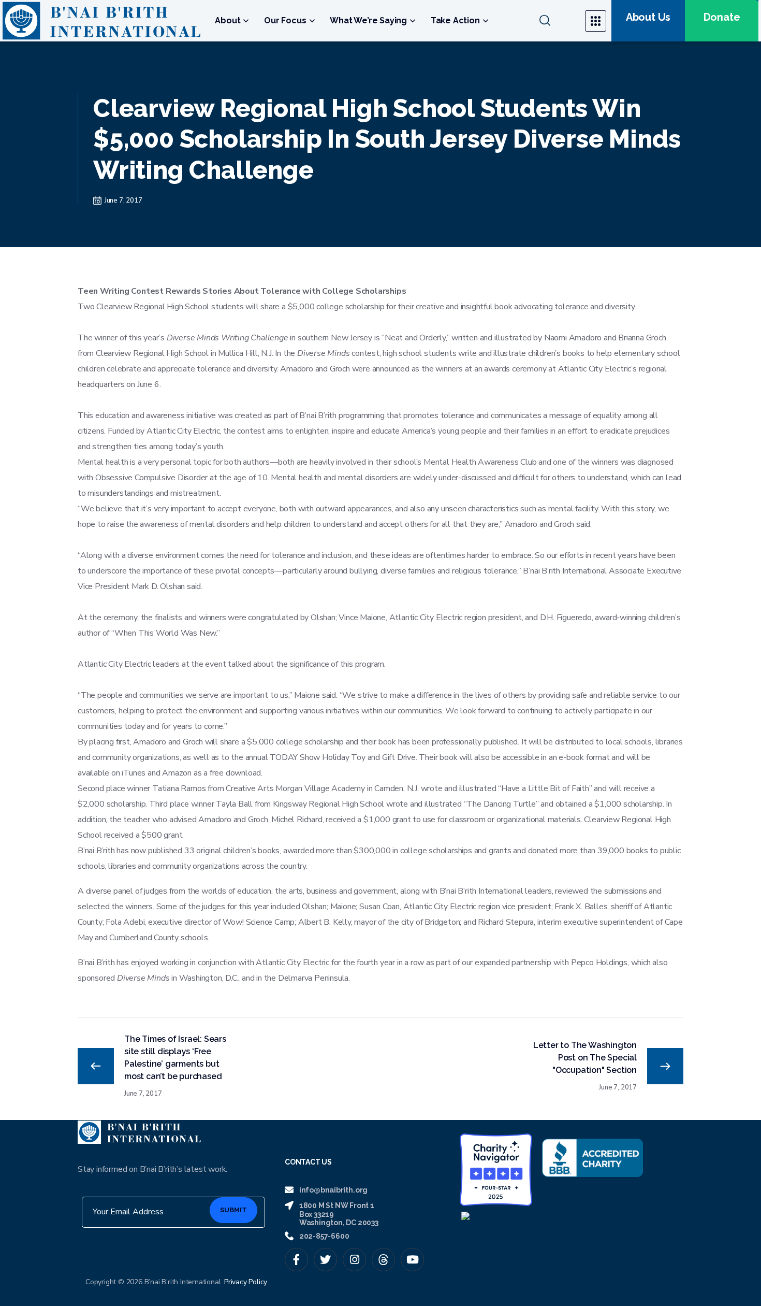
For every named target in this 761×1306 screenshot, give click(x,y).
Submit (233, 1210)
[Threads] (383, 1259)
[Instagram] (354, 1259)
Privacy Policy (245, 1282)
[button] (556, 21)
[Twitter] (325, 1259)
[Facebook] (296, 1259)
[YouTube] (412, 1259)
